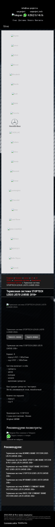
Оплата (31, 20)
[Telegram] (17, 15)
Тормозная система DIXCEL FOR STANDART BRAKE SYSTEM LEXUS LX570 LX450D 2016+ (26, 494)
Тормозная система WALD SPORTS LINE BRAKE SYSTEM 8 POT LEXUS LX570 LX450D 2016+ (28, 461)
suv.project (21, 11)
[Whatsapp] (25, 15)
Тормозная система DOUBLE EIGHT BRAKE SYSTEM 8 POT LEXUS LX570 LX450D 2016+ (27, 468)
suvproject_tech (36, 11)
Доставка (22, 20)
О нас (15, 20)
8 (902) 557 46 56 (35, 15)
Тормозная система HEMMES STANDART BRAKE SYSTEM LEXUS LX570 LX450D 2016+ (25, 488)
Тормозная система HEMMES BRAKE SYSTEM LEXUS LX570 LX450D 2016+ (27, 454)
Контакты (39, 20)
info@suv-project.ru (30, 8)
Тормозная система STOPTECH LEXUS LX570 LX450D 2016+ (27, 474)
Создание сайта (10, 523)
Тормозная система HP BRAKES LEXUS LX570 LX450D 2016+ (27, 481)
